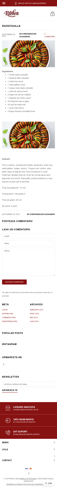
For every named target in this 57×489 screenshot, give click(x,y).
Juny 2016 (34, 321)
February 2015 (36, 309)
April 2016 (34, 313)
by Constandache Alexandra (41, 214)
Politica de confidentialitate (37, 484)
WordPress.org (9, 321)
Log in (5, 309)
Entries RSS (7, 313)
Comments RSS (9, 317)
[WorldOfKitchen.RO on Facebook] (3, 364)
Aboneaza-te (10, 390)
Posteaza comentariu (14, 282)
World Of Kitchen (28, 478)
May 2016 (34, 317)
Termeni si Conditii (14, 484)
